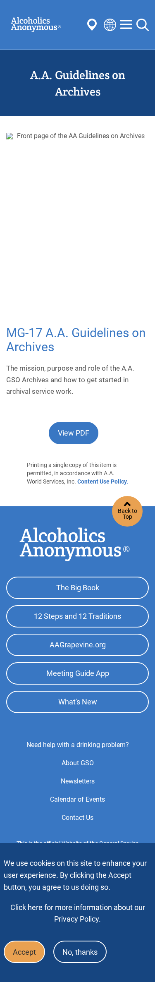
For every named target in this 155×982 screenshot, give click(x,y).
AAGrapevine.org (78, 644)
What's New (77, 701)
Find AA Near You (93, 25)
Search (142, 25)
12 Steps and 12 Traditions (77, 616)
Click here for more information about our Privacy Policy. (77, 913)
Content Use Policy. (102, 481)
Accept (24, 952)
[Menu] (126, 25)
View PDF (73, 433)
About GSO (78, 763)
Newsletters (78, 781)
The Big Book (77, 587)
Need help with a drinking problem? (77, 745)
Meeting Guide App (77, 673)
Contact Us (77, 818)
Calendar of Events (77, 799)
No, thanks (80, 952)
